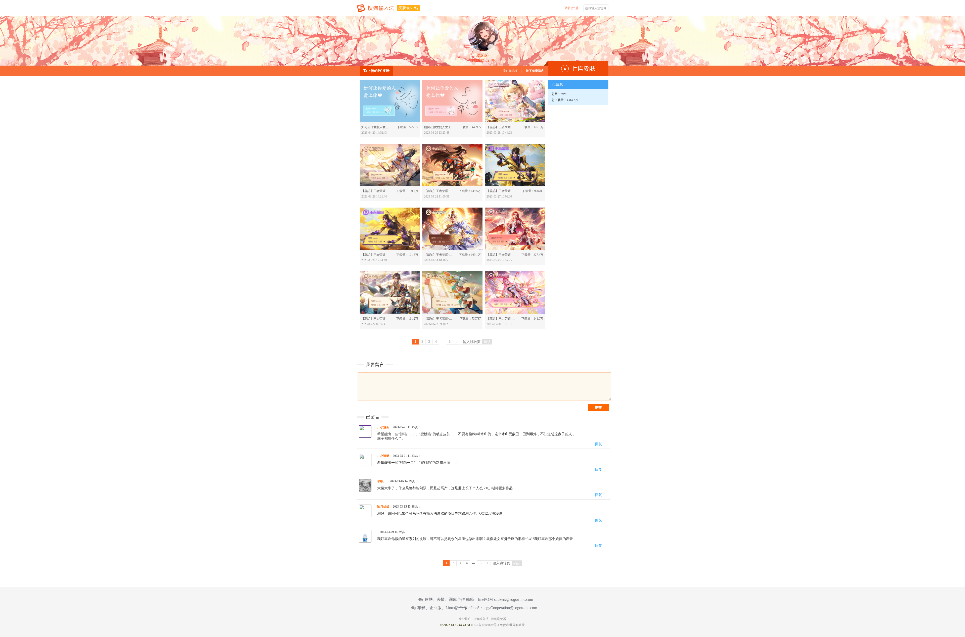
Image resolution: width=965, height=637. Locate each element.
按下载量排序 (535, 71)
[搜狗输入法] (375, 8)
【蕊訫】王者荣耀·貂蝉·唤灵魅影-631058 (502, 255)
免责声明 (506, 625)
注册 (575, 8)
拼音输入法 (481, 619)
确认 (487, 342)
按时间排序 (510, 71)
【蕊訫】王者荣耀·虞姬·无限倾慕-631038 (502, 318)
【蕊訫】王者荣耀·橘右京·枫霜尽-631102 (439, 191)
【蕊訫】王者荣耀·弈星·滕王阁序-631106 (376, 191)
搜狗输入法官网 (595, 8)
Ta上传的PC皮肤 (376, 71)
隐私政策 (519, 625)
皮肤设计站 (408, 8)
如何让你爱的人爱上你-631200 (376, 127)
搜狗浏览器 (498, 619)
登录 (567, 8)
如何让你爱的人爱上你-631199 (439, 127)
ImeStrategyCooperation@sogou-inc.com (504, 608)
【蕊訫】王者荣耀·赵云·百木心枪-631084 (502, 191)
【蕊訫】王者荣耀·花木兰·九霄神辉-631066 (439, 255)
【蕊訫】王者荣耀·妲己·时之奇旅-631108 (502, 127)
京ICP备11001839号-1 (485, 625)
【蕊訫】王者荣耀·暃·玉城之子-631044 (376, 318)
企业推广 (465, 619)
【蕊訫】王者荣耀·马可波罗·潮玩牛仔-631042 (439, 318)
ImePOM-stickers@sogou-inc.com (505, 599)
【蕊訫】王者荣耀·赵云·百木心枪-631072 (376, 255)
